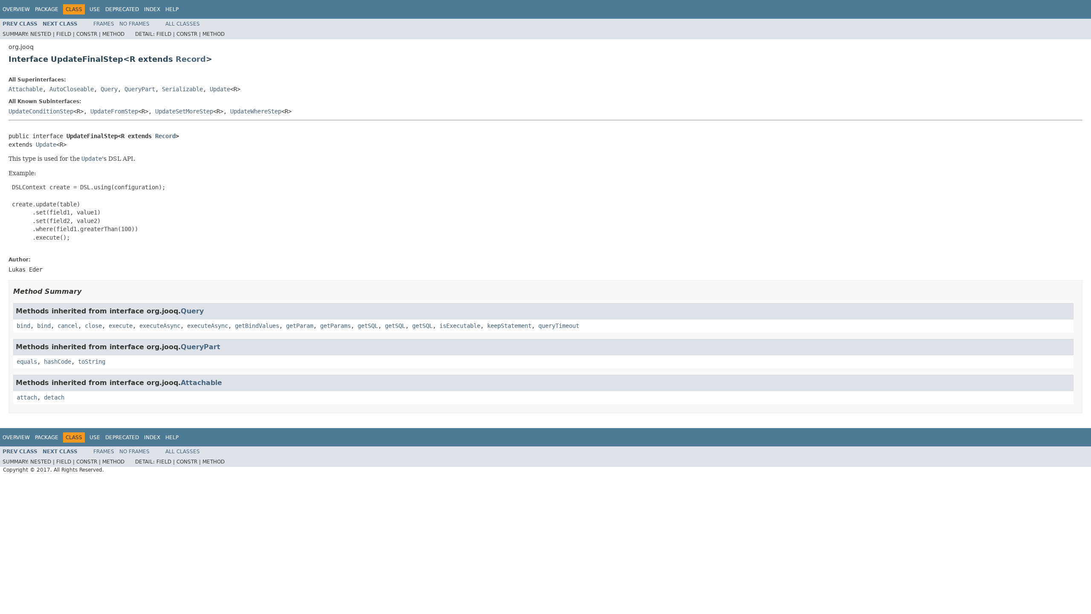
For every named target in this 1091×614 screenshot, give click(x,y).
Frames (103, 24)
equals (27, 361)
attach (27, 397)
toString (91, 361)
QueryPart (139, 89)
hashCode (57, 361)
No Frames (134, 24)
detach (54, 397)
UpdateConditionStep (41, 111)
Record (191, 59)
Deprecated (122, 9)
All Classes (182, 24)
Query (109, 89)
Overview (16, 9)
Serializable (182, 89)
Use (94, 9)
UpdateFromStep (114, 111)
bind (23, 325)
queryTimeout (558, 325)
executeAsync (159, 325)
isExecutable (459, 325)
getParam (299, 325)
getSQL (368, 325)
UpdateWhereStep (255, 111)
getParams (335, 325)
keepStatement (509, 325)
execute (121, 325)
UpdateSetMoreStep (184, 111)
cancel (68, 325)
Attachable (26, 89)
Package (46, 9)
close (93, 325)
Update (220, 89)
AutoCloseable (71, 89)
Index (152, 9)
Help (172, 9)
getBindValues (257, 325)
